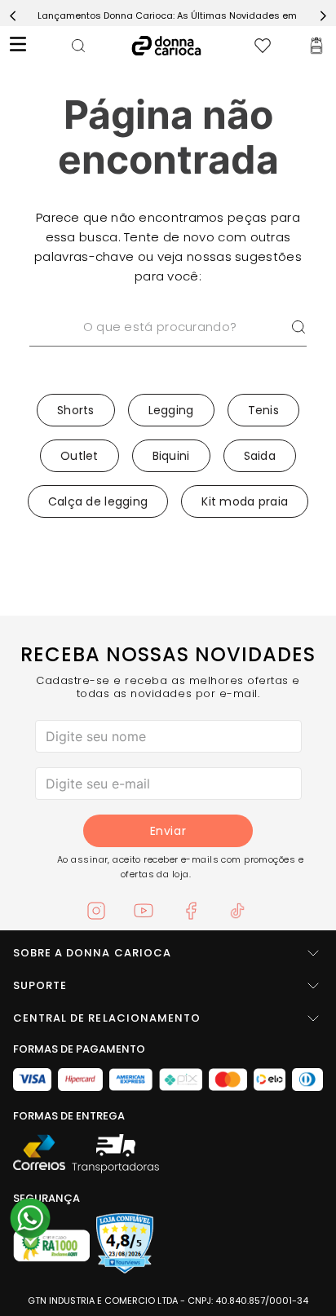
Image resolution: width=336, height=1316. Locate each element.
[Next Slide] (323, 16)
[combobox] (168, 347)
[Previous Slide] (13, 16)
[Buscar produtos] (298, 326)
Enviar (168, 831)
